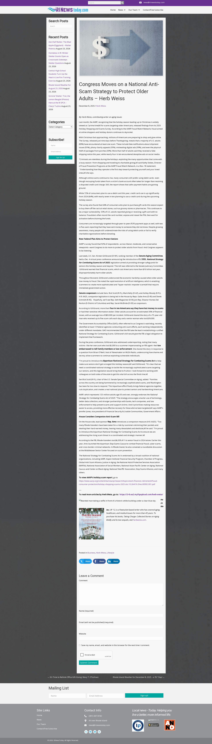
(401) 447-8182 (95, 716)
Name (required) (86, 611)
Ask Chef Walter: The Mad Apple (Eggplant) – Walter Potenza (60, 45)
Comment (83, 580)
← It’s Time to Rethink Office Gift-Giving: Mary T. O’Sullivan (72, 677)
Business (91, 552)
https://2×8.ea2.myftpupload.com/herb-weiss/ (141, 494)
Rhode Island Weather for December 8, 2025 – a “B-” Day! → (139, 677)
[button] (124, 10)
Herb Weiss (101, 106)
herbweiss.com (139, 520)
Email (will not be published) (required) (96, 622)
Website (82, 633)
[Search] (122, 2)
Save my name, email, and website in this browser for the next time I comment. (115, 645)
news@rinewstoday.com (154, 2)
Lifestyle (110, 552)
